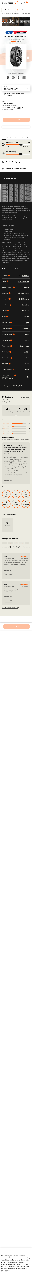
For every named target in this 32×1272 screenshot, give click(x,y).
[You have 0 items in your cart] (25, 3)
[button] (16, 88)
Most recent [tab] (27, 547)
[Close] (30, 1235)
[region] (16, 1252)
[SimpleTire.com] (9, 3)
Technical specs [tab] (7, 269)
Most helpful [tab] (17, 547)
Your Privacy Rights (16, 1259)
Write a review (25, 397)
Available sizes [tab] (19, 269)
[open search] (17, 3)
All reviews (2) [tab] (6, 547)
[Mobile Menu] (29, 3)
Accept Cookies (16, 1268)
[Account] (21, 3)
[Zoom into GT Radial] (16, 56)
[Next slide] (28, 57)
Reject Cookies (16, 1263)
